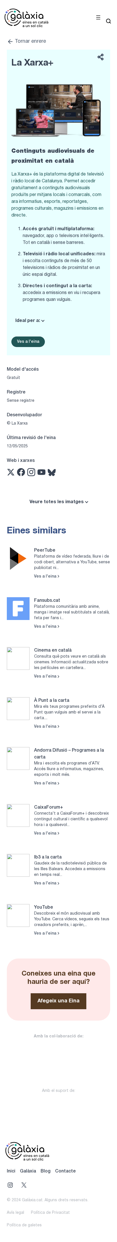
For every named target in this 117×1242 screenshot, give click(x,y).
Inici (11, 1171)
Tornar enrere (30, 41)
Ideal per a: (27, 321)
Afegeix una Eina (58, 1001)
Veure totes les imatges (57, 502)
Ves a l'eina (28, 342)
